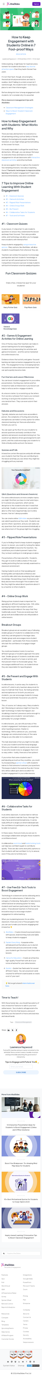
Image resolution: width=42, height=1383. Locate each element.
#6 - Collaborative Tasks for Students (20, 212)
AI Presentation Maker (9, 1293)
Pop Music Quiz (30, 307)
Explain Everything (13, 942)
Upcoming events (8, 1328)
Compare (5, 1317)
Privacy (25, 1328)
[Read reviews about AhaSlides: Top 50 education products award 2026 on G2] (21, 1355)
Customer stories (8, 1339)
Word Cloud (6, 1286)
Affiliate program (7, 1335)
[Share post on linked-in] (8, 1030)
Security (26, 1335)
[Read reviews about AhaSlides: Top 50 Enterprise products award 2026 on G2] (28, 1355)
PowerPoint (27, 1282)
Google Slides (28, 1279)
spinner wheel (21, 763)
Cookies (26, 1331)
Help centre (6, 1332)
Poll (3, 1282)
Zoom (25, 1289)
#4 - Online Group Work (15, 206)
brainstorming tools (32, 843)
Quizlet (8, 968)
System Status (9, 1365)
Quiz (3, 1279)
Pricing (25, 1296)
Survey (4, 1296)
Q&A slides (22, 518)
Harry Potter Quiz (10, 307)
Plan (24, 1300)
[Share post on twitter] (12, 1030)
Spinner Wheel (6, 1300)
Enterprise (26, 1303)
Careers (25, 1321)
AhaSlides (9, 932)
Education (21, 54)
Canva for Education (14, 958)
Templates (5, 1325)
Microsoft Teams (29, 1286)
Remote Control (7, 1304)
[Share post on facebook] (16, 1030)
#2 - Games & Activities (15, 199)
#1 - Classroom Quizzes (15, 196)
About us (26, 1314)
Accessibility (27, 1338)
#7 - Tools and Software (15, 215)
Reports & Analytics (8, 1307)
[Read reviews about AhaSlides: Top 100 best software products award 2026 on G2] (13, 1355)
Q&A (3, 1289)
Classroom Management (23, 1022)
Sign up (36, 4)
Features (5, 1275)
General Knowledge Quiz (10, 328)
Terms (25, 1324)
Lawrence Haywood (9, 59)
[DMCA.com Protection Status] (33, 1365)
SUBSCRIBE (21, 1072)
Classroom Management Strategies (19, 107)
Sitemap (21, 1365)
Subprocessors (28, 1342)
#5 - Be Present (12, 209)
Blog (3, 1321)
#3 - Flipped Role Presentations (18, 202)
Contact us (27, 1317)
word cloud (17, 843)
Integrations (27, 1275)
